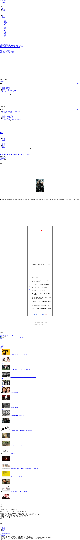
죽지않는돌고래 (36, 468)
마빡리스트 (5, 22)
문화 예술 (3, 139)
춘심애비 (35, 377)
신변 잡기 (3, 143)
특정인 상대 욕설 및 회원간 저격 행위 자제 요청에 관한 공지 (10, 49)
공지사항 (3, 528)
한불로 (31, 430)
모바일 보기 (8, 533)
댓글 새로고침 (3, 345)
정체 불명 (3, 147)
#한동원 (11, 337)
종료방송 (5, 27)
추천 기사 (5, 20)
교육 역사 (3, 140)
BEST (4, 29)
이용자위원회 (4, 533)
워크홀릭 (26, 354)
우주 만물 (3, 142)
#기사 (5, 337)
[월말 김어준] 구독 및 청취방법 (5, 50)
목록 (1, 338)
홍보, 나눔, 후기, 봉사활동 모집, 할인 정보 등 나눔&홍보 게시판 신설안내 (11, 46)
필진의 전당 (5, 33)
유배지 (3, 530)
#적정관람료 (14, 337)
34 (2, 355)
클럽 (4, 36)
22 (2, 462)
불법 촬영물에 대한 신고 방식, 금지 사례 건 (7, 52)
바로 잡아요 (5, 23)
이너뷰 (3, 146)
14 (2, 447)
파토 (21, 476)
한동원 (1, 159)
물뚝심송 (16, 392)
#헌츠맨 (25, 337)
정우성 (23, 438)
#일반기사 (8, 337)
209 (2, 485)
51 (2, 386)
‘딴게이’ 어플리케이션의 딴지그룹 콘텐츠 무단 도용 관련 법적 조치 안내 (11, 45)
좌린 (21, 445)
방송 (2, 16)
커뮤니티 (3, 17)
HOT (4, 30)
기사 (2, 15)
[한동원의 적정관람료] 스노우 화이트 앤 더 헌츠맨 (15, 154)
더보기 (78, 83)
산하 (25, 415)
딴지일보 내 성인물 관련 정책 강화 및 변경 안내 (8, 51)
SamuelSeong (20, 407)
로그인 (3, 8)
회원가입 (3, 9)
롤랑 (17, 384)
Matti (29, 369)
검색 (1, 506)
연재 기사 (5, 21)
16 (2, 439)
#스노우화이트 (22, 337)
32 (2, 470)
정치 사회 (3, 138)
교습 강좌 (3, 145)
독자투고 (5, 32)
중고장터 (5, 35)
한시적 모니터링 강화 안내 (5, 44)
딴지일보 (3, 2)
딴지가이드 (3, 529)
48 (2, 409)
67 (2, 378)
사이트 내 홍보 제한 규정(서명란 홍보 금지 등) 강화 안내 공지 (10, 47)
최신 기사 (5, 19)
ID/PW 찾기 (3, 10)
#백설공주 (18, 337)
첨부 (1, 332)
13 (2, 424)
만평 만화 (3, 144)
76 (2, 477)
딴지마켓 (3, 3)
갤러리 (5, 34)
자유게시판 (5, 31)
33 (2, 363)
